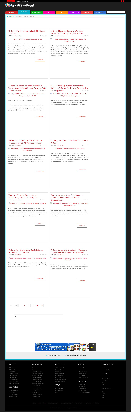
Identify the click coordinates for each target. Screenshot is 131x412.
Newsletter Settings (106, 379)
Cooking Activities (13, 396)
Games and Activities (14, 390)
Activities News (82, 388)
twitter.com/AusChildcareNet (54, 355)
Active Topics (82, 370)
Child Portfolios (59, 375)
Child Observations (60, 373)
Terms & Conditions (52, 403)
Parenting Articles (13, 379)
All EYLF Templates (60, 368)
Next (37, 305)
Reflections (58, 371)
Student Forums (82, 373)
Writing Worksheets (37, 389)
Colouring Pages (36, 396)
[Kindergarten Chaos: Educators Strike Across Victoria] (70, 148)
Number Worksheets (37, 377)
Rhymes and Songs (13, 394)
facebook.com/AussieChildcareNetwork (76, 355)
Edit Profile (104, 377)
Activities (49, 12)
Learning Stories (59, 370)
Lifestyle (57, 392)
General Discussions (83, 377)
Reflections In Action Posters (22, 1)
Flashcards (35, 368)
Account (100, 12)
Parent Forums (82, 375)
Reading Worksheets (37, 387)
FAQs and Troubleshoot (61, 381)
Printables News (82, 390)
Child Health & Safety (14, 383)
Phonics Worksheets (37, 385)
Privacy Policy (79, 403)
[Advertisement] (92, 6)
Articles (37, 12)
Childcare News (18, 35)
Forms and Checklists (60, 379)
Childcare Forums (83, 371)
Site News (82, 381)
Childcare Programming (14, 370)
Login (103, 384)
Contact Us (96, 403)
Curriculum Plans (59, 377)
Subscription (107, 364)
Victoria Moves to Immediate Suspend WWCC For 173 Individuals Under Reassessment (66, 197)
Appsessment (107, 388)
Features (104, 393)
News (25, 11)
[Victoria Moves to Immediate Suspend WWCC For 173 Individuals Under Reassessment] (69, 205)
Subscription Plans (106, 370)
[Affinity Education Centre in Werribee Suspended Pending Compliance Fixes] (69, 41)
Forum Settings (105, 380)
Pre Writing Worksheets (38, 373)
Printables (62, 12)
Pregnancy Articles (13, 381)
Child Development (13, 375)
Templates (75, 12)
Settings (105, 374)
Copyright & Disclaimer (67, 403)
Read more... (40, 59)
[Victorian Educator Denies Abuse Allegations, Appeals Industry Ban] (27, 203)
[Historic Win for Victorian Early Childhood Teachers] (27, 39)
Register (104, 382)
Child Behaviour (13, 377)
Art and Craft (12, 392)
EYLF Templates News (84, 392)
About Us (34, 403)
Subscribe (88, 403)
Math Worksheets (36, 391)
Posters (34, 370)
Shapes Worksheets (37, 381)
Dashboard (104, 368)
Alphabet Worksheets (37, 375)
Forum (87, 12)
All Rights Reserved (76, 408)
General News (82, 384)
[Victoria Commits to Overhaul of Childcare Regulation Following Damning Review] (69, 260)
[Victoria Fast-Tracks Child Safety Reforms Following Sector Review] (27, 258)
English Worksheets (37, 393)
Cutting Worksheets (37, 371)
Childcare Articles (13, 368)
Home (12, 12)
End (42, 305)
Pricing (103, 395)
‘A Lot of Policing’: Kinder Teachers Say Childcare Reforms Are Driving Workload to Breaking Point (69, 88)
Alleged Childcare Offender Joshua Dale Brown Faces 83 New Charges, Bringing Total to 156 (27, 88)
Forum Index (82, 368)
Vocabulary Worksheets (38, 383)
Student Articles (13, 371)
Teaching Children (13, 373)
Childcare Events (59, 390)
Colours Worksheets (37, 379)
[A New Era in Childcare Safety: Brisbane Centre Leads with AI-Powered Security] (27, 150)
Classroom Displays (37, 394)
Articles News (82, 386)
